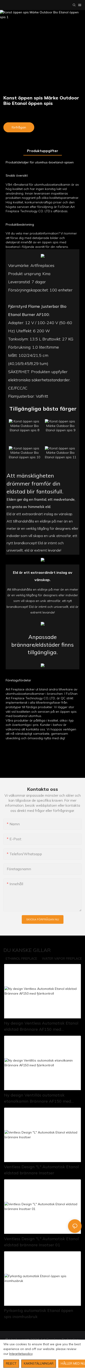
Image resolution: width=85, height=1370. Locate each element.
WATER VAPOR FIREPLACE (62, 958)
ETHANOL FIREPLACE (21, 958)
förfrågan (19, 127)
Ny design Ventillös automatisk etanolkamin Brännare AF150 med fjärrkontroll (37, 1098)
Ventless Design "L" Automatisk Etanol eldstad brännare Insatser (41, 1169)
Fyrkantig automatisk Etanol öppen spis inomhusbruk (38, 1313)
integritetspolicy (21, 1354)
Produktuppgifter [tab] (42, 150)
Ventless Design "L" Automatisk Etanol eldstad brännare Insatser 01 (41, 1241)
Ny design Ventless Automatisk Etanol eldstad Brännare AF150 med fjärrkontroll (41, 1026)
